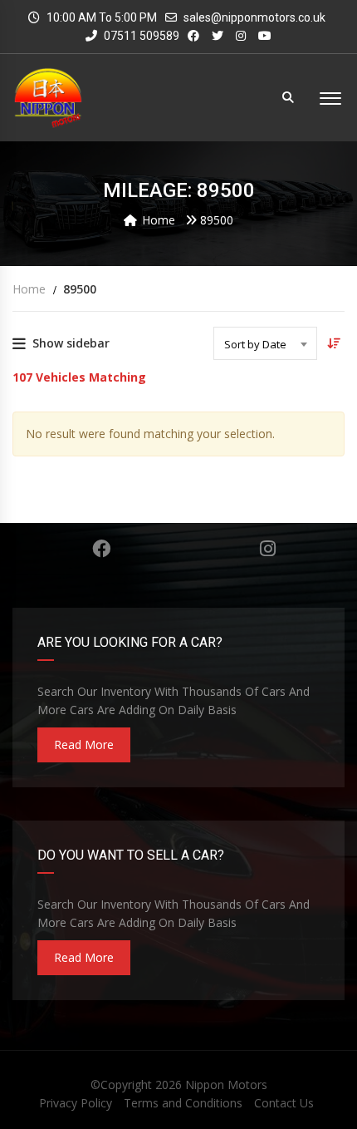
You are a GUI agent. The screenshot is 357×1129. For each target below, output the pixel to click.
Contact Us (284, 1103)
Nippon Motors (226, 1084)
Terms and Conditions (183, 1103)
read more (84, 744)
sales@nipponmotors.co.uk (254, 17)
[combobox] (265, 343)
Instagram (268, 549)
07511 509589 (140, 35)
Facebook (101, 549)
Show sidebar (71, 343)
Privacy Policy (75, 1103)
